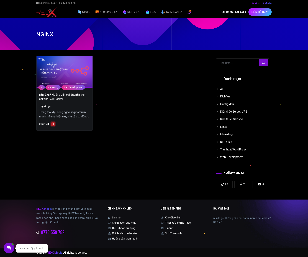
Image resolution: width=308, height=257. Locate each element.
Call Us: (234, 12)
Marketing (53, 87)
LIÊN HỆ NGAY (260, 12)
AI (41, 87)
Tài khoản (172, 12)
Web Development (73, 87)
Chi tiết (44, 124)
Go (263, 62)
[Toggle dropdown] (139, 12)
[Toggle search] (189, 12)
